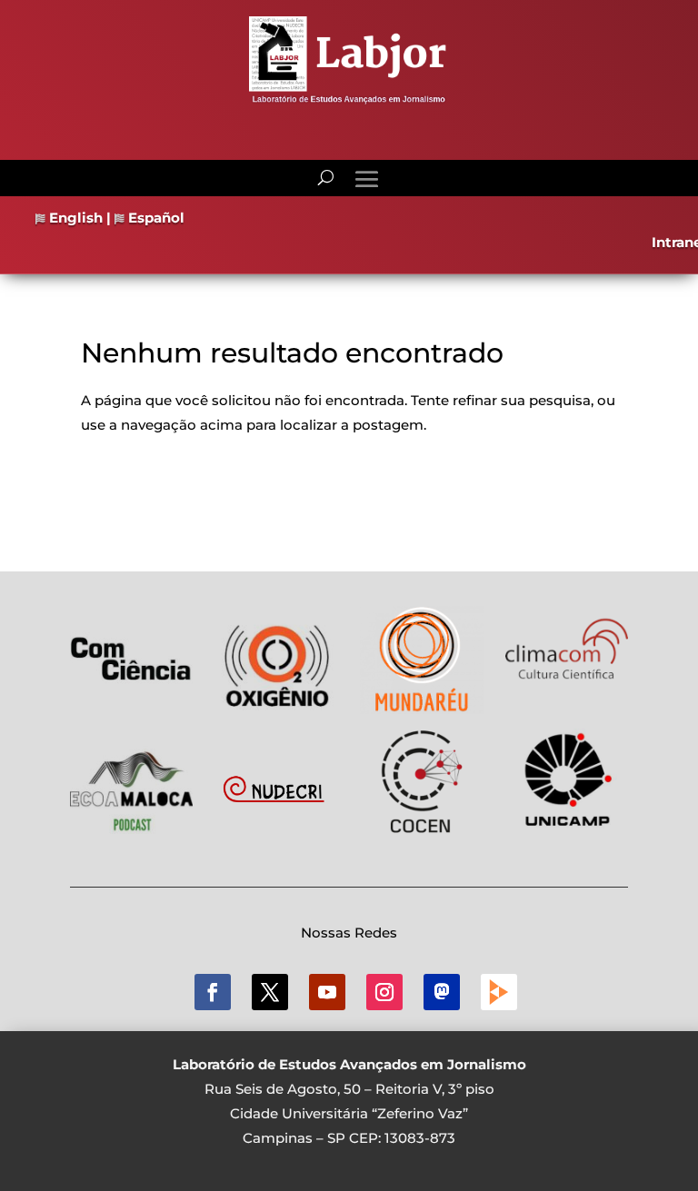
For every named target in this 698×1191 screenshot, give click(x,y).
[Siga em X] (270, 992)
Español (154, 217)
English (74, 217)
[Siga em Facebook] (212, 992)
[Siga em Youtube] (327, 992)
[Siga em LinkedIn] (442, 992)
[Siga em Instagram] (384, 992)
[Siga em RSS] (499, 992)
